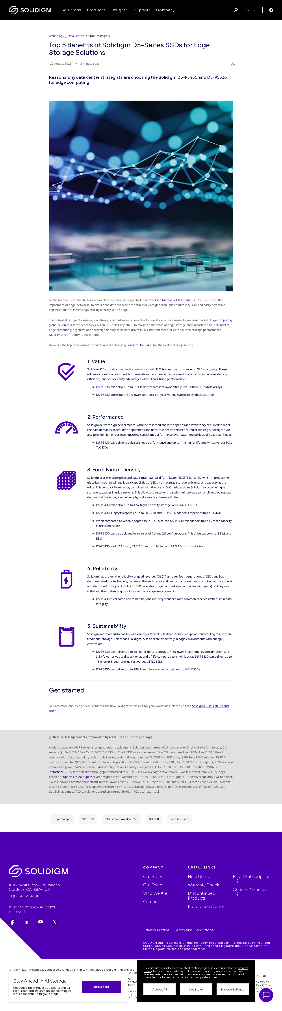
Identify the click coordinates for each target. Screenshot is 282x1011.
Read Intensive (179, 819)
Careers (150, 901)
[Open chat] (266, 995)
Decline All (196, 989)
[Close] (124, 975)
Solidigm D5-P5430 (139, 345)
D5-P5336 (103, 387)
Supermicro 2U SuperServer (81, 777)
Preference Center (206, 906)
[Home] (30, 10)
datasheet (56, 772)
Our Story (152, 876)
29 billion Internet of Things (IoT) (171, 300)
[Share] (231, 63)
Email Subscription (252, 876)
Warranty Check (203, 885)
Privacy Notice (156, 930)
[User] (271, 10)
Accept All (159, 989)
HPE (191, 752)
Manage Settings (232, 989)
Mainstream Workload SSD (121, 819)
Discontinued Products (201, 896)
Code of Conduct (250, 889)
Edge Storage (62, 819)
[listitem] (12, 921)
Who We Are (155, 893)
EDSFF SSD (88, 819)
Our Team (152, 885)
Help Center (200, 876)
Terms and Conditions (194, 930)
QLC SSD (154, 819)
